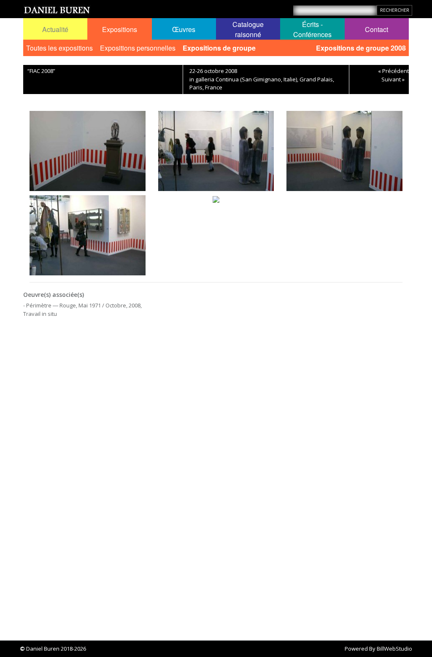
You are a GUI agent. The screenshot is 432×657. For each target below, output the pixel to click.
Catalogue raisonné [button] (248, 29)
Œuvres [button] (183, 29)
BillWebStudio (394, 648)
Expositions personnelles (138, 48)
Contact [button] (376, 29)
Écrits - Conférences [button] (312, 29)
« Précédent (393, 71)
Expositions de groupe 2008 (361, 48)
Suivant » (393, 79)
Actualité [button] (55, 29)
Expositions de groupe (219, 48)
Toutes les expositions (59, 48)
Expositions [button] (119, 29)
